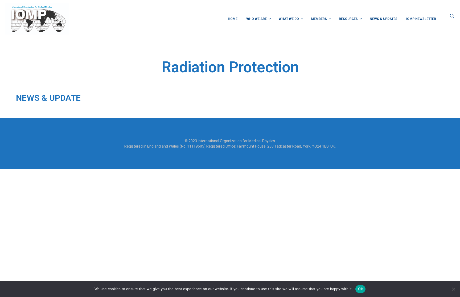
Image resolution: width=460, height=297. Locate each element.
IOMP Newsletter (421, 19)
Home (232, 19)
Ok (360, 289)
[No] (453, 289)
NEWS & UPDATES (383, 19)
